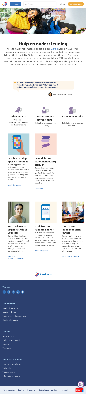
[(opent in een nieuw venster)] (4, 292)
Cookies (21, 390)
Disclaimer (31, 390)
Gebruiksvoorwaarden (48, 390)
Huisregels (64, 390)
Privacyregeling (9, 390)
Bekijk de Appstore (15, 185)
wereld (54, 49)
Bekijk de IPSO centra (70, 256)
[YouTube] (22, 292)
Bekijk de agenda (41, 251)
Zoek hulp (39, 188)
